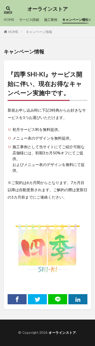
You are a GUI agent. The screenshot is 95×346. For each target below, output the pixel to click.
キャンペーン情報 (75, 20)
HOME (9, 20)
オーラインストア (47, 8)
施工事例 (50, 20)
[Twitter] (37, 299)
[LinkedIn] (77, 299)
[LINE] (57, 299)
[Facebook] (17, 299)
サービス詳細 (29, 20)
